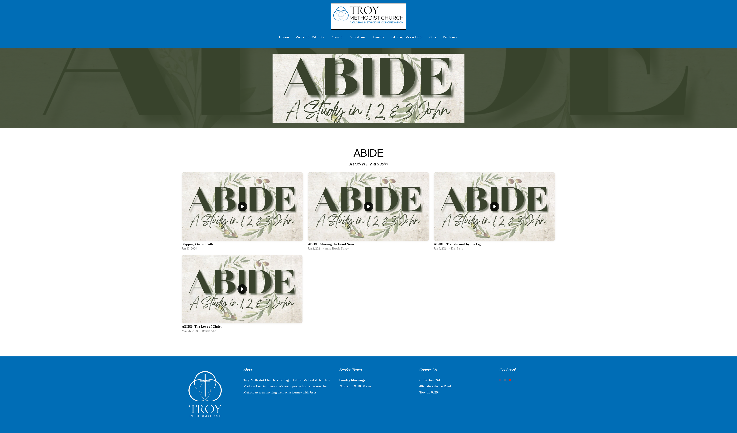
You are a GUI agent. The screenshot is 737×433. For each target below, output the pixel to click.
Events (379, 37)
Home (284, 37)
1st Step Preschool (407, 37)
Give (433, 37)
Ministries (358, 37)
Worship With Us (310, 37)
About (337, 37)
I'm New (450, 37)
